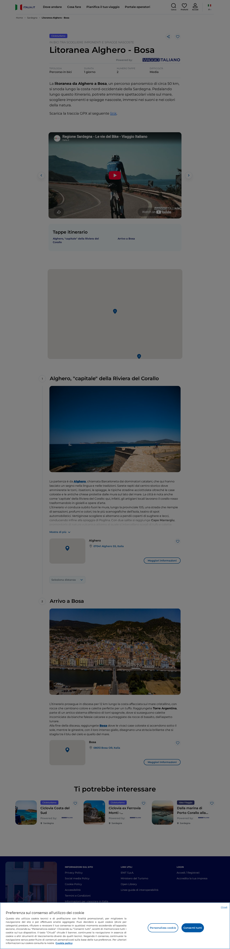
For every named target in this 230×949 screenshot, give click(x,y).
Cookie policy (64, 942)
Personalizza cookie (163, 927)
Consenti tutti (192, 927)
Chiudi (224, 907)
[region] (115, 925)
